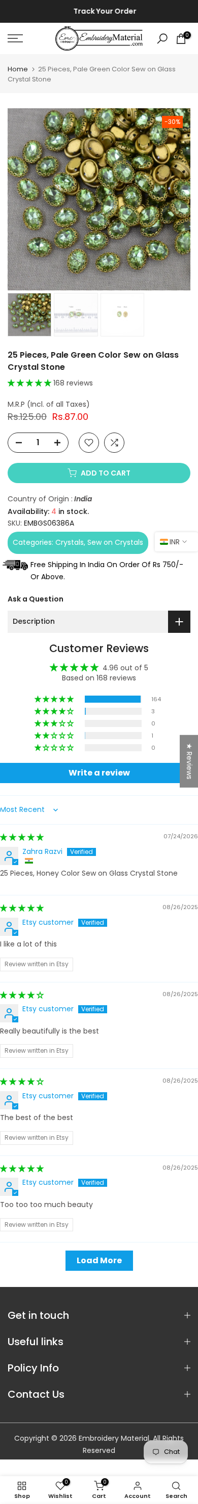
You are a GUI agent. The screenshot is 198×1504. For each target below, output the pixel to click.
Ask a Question (35, 599)
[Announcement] (99, 12)
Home (18, 69)
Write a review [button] (99, 773)
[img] (22, 837)
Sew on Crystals (115, 542)
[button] (30, 383)
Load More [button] (99, 1260)
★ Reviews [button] (189, 761)
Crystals (69, 542)
